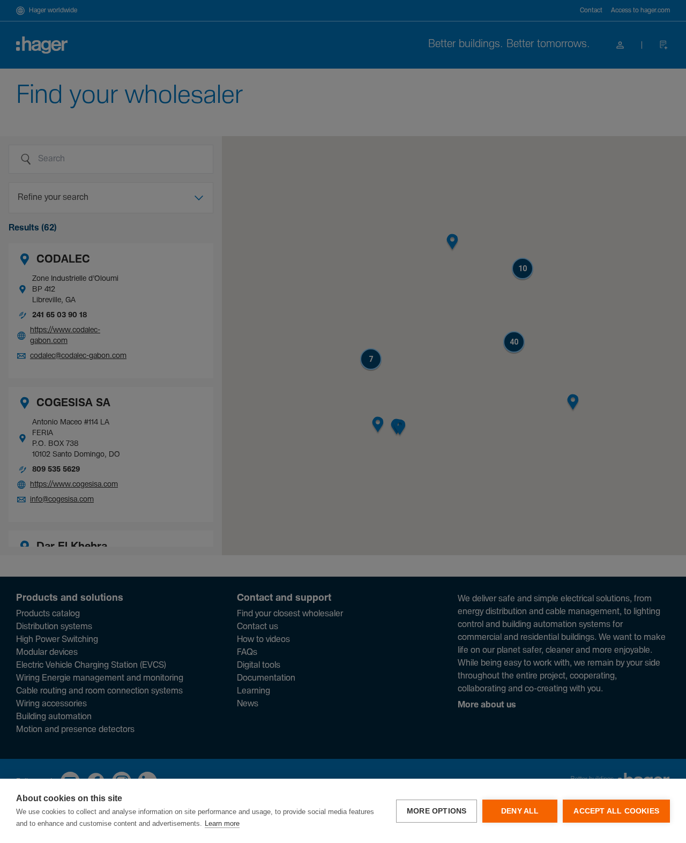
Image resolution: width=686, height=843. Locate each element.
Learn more (222, 823)
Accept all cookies (616, 811)
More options (436, 811)
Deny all (520, 811)
